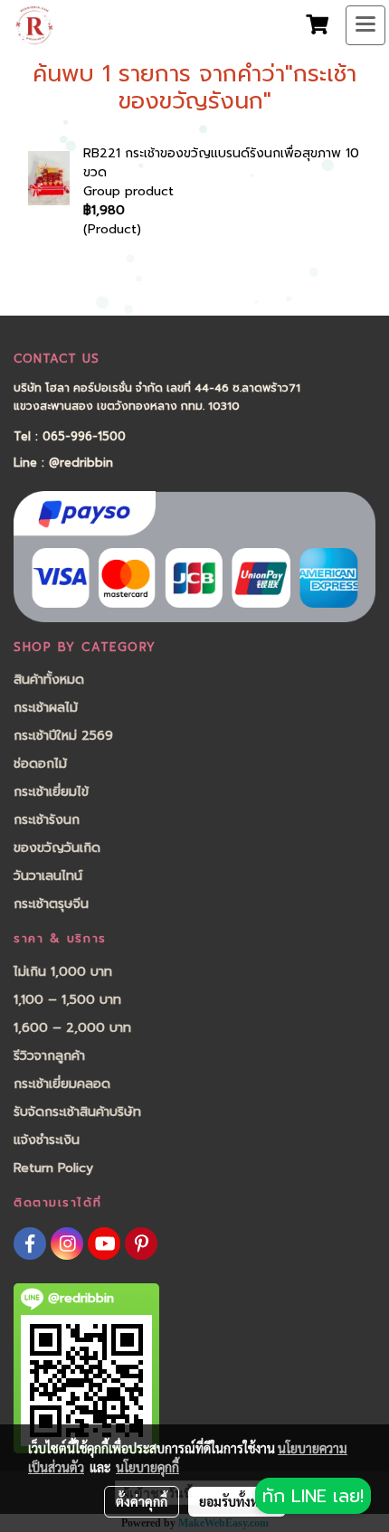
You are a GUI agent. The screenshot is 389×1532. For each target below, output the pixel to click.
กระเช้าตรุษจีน (51, 903)
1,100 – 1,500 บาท (67, 999)
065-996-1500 (84, 436)
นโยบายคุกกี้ (147, 1467)
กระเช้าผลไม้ (46, 707)
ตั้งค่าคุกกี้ (141, 1501)
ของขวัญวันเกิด (57, 847)
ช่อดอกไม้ (40, 763)
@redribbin (81, 462)
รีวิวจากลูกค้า (49, 1055)
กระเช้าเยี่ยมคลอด (62, 1083)
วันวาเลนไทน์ (48, 875)
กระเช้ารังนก (47, 819)
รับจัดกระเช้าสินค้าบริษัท (77, 1111)
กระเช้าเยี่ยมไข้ (51, 791)
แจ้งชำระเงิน (47, 1139)
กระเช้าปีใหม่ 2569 (63, 735)
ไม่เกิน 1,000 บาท (63, 971)
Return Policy (53, 1167)
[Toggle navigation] (365, 25)
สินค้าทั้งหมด (49, 679)
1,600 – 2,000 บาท (72, 1027)
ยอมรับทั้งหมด (237, 1501)
